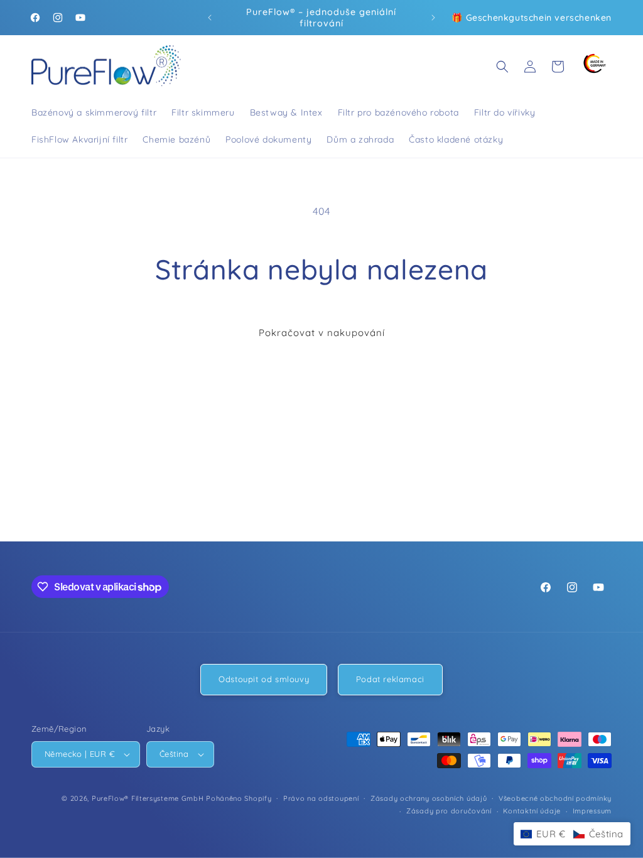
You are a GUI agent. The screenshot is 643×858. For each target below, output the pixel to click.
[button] (502, 66)
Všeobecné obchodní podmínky (555, 798)
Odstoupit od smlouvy (264, 679)
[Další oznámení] (433, 18)
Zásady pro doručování (449, 810)
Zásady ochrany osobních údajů (428, 798)
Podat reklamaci (390, 679)
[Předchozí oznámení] (210, 18)
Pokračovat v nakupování (322, 333)
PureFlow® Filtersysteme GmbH (148, 798)
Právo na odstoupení (321, 798)
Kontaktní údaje (532, 810)
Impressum (592, 810)
